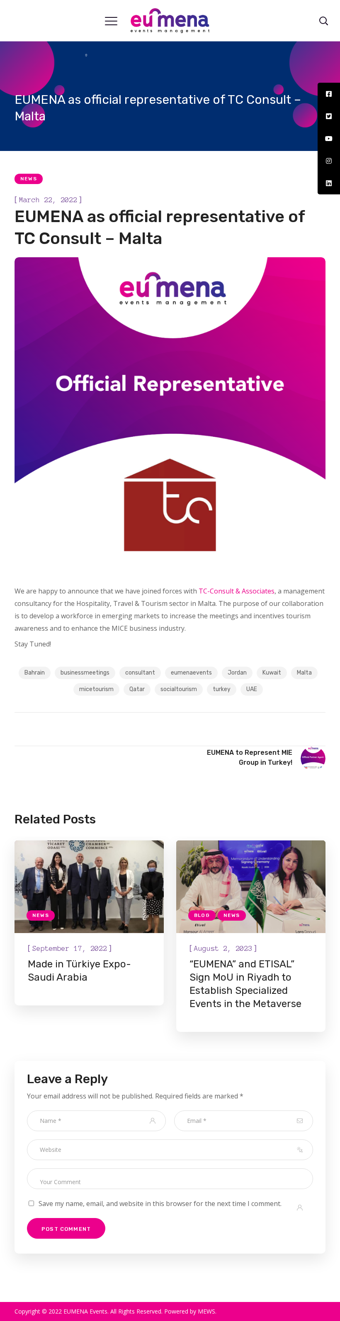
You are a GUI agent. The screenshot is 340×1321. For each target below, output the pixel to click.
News (28, 179)
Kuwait (271, 672)
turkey (222, 689)
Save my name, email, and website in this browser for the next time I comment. (160, 1203)
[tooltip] (329, 94)
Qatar (137, 689)
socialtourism (178, 689)
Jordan (237, 672)
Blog (202, 915)
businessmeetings (85, 672)
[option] (89, 922)
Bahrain (34, 672)
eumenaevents (191, 672)
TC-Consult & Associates (236, 591)
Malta (304, 672)
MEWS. (207, 1311)
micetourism (96, 689)
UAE (251, 689)
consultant (140, 672)
